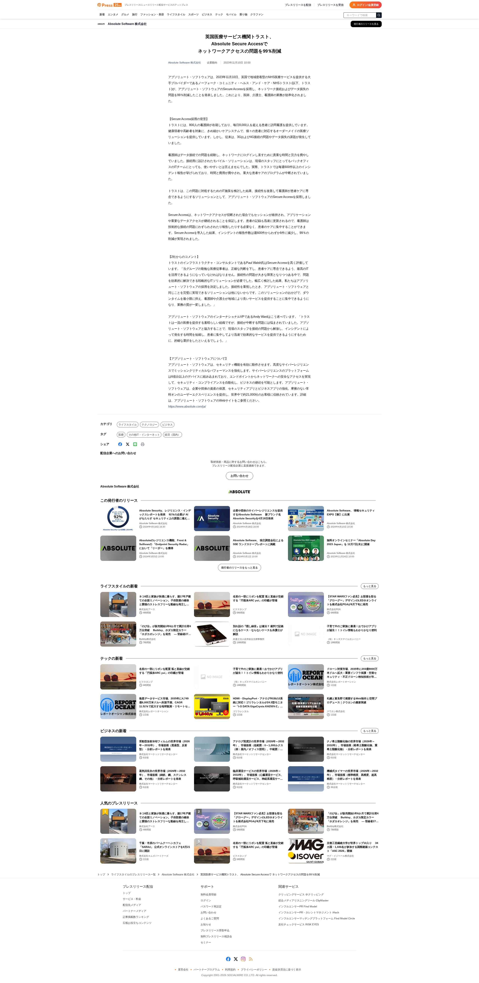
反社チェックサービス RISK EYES (298, 924)
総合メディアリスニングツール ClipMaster (303, 900)
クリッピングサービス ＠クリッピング (301, 894)
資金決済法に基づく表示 (286, 969)
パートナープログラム (207, 969)
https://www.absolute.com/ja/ (187, 406)
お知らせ (206, 924)
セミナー (206, 942)
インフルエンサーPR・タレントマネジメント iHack (308, 912)
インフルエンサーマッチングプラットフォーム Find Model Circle (316, 918)
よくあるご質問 (210, 918)
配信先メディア (132, 904)
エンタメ (113, 14)
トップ (101, 874)
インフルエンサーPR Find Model (297, 906)
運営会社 (183, 969)
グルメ (125, 14)
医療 (121, 434)
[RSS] (250, 959)
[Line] (135, 444)
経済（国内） (172, 434)
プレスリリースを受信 (330, 4)
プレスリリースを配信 (298, 4)
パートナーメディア (134, 910)
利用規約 (230, 969)
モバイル (231, 14)
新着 (102, 14)
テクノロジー (149, 424)
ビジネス (207, 14)
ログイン (206, 900)
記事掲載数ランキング (136, 916)
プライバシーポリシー (254, 969)
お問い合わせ (239, 475)
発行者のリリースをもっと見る (239, 567)
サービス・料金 (132, 898)
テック (219, 14)
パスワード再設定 (211, 906)
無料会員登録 (208, 894)
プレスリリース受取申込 (215, 930)
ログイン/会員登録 (368, 4)
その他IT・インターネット (144, 434)
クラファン (256, 14)
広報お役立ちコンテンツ (137, 922)
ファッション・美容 (152, 14)
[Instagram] (243, 959)
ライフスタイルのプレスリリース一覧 (133, 874)
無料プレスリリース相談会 (216, 936)
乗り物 (243, 14)
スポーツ (193, 14)
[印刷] (142, 444)
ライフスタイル (176, 14)
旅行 (134, 14)
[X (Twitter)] (127, 444)
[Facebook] (120, 444)
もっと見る (369, 586)
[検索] (379, 15)
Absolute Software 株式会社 (184, 62)
